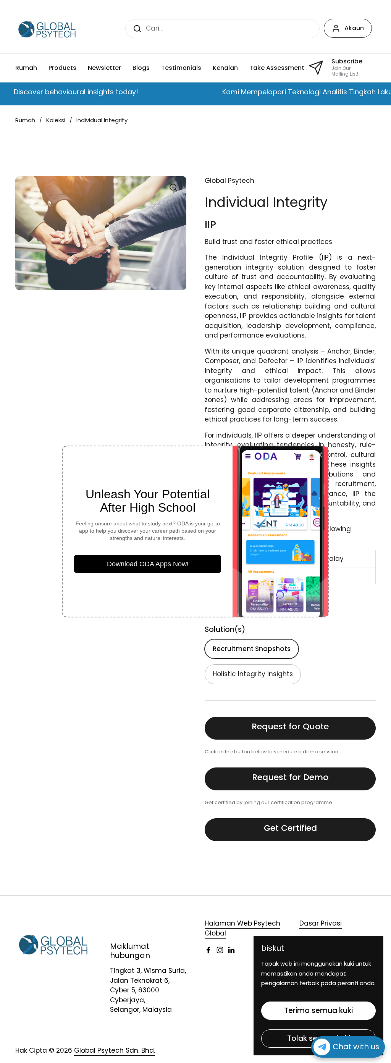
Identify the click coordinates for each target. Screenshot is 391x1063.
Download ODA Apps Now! (148, 564)
